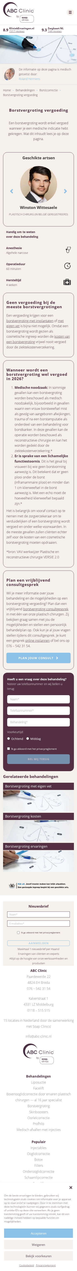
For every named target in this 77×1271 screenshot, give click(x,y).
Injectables (38, 1148)
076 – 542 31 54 (38, 988)
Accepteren (38, 1233)
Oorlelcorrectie (39, 1118)
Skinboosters (38, 1112)
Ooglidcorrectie (38, 1154)
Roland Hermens (29, 79)
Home (7, 90)
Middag (35, 739)
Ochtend (17, 739)
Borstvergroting (39, 1106)
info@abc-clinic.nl (39, 1036)
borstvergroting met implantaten (29, 321)
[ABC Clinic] (18, 12)
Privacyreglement (46, 1265)
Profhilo (38, 1123)
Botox (38, 1159)
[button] (71, 1187)
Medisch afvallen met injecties (39, 1129)
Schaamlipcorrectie (38, 1177)
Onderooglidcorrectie (38, 1171)
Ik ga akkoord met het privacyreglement (34, 748)
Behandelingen (25, 90)
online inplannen (37, 640)
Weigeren (38, 1245)
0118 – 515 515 (38, 1010)
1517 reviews (16, 31)
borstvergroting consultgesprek (45, 609)
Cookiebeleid (26, 1265)
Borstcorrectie (48, 90)
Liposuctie (38, 1082)
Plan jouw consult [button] (36, 658)
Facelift (38, 1088)
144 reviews (55, 31)
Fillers (38, 1165)
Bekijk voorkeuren (39, 1256)
